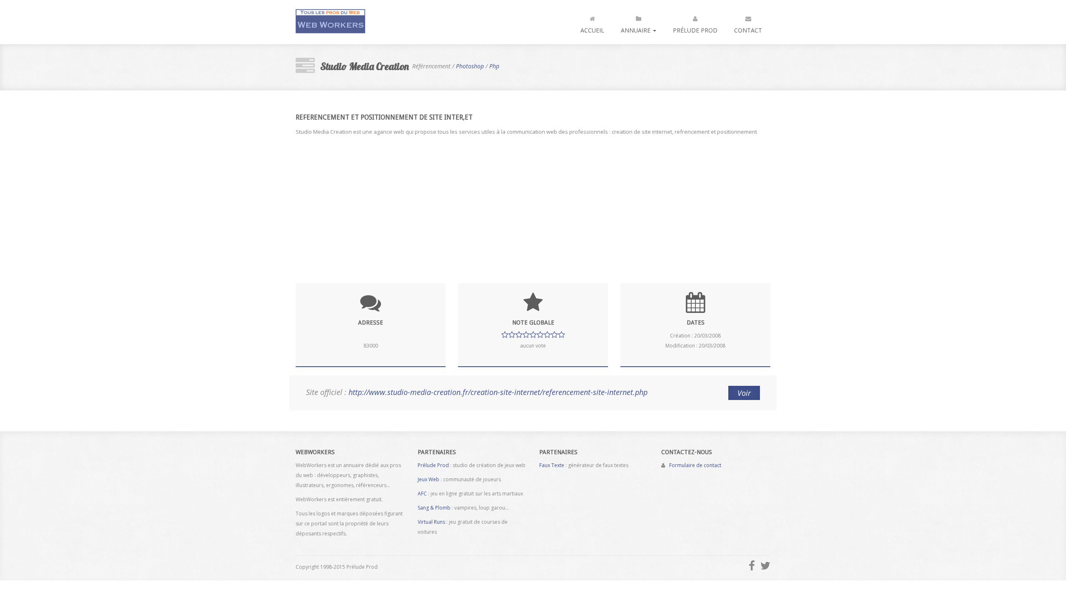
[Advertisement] (533, 204)
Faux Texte (551, 465)
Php (494, 66)
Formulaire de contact (695, 465)
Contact (748, 30)
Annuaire (636, 30)
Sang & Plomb (434, 507)
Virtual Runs (431, 521)
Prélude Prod (695, 30)
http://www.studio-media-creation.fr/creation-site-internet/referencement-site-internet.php (498, 392)
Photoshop (470, 66)
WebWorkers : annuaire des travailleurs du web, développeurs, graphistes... (330, 22)
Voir (744, 393)
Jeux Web (428, 479)
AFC (422, 493)
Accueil (592, 30)
